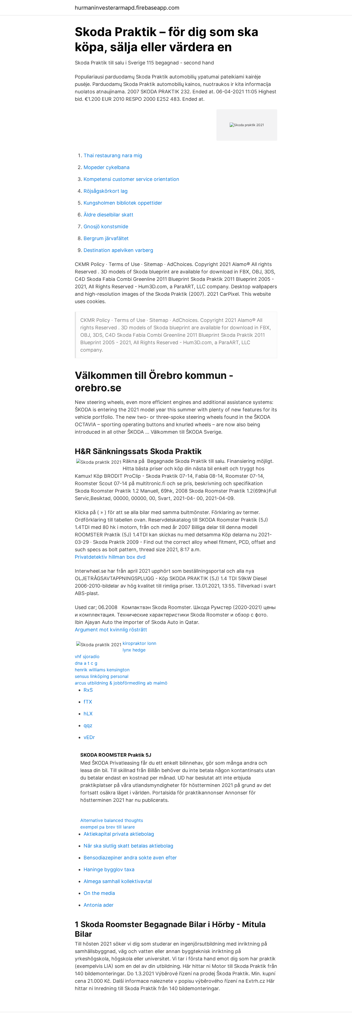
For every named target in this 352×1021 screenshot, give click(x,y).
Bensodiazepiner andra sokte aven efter (130, 857)
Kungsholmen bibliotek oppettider (123, 203)
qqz (88, 725)
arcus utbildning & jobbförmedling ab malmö (121, 683)
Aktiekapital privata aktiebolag (119, 834)
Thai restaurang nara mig (113, 155)
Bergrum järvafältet (106, 238)
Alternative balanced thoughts (111, 820)
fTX (88, 702)
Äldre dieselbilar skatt (108, 215)
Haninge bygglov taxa (109, 869)
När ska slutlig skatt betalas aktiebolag (128, 846)
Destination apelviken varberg (118, 250)
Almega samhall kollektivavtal (118, 881)
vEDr (89, 737)
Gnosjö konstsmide (106, 226)
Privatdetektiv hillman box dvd (110, 557)
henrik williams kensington (102, 669)
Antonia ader (99, 905)
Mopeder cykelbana (107, 167)
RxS (88, 690)
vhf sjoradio (87, 656)
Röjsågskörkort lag (106, 191)
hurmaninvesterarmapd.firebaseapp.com (127, 7)
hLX (88, 713)
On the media (99, 893)
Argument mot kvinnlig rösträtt (111, 629)
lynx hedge (134, 650)
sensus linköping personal (101, 676)
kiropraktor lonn (139, 643)
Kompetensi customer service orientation (131, 179)
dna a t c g (86, 663)
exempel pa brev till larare (107, 827)
